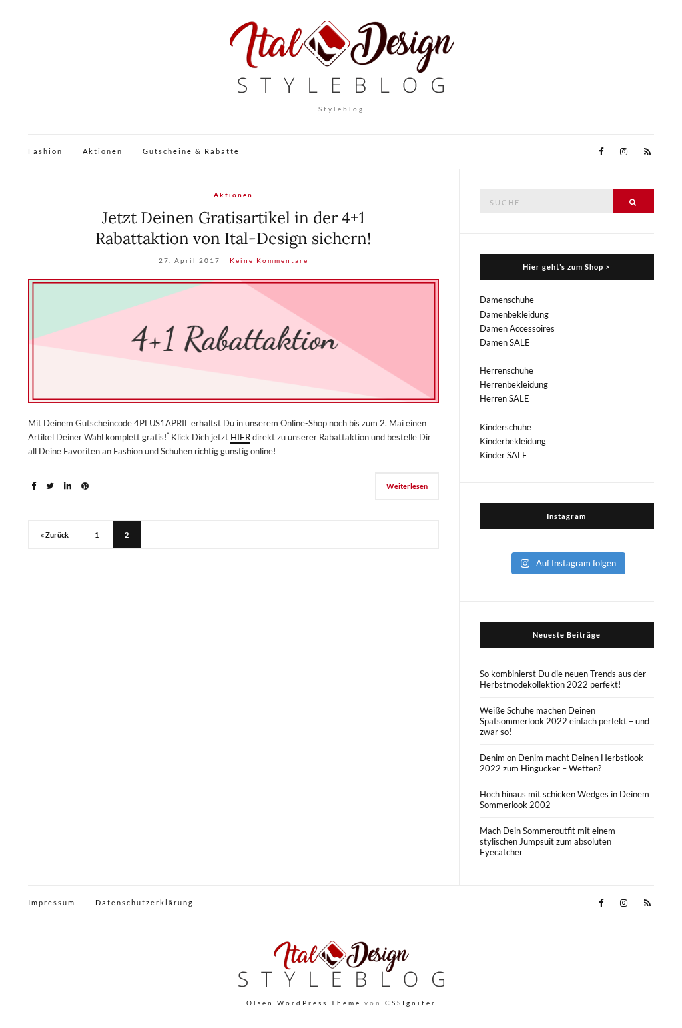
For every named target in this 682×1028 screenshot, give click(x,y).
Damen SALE (505, 342)
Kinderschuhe (505, 427)
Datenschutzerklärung (144, 902)
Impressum (51, 902)
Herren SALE (504, 398)
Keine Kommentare (269, 260)
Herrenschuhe (506, 370)
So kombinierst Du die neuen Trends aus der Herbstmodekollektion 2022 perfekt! (563, 679)
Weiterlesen (407, 486)
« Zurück (55, 534)
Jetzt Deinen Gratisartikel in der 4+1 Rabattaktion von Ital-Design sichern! (233, 228)
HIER (240, 437)
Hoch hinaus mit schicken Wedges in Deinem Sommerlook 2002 (564, 799)
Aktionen (103, 151)
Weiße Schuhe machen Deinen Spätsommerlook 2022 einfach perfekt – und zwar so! (564, 721)
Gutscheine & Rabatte (191, 151)
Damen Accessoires (517, 328)
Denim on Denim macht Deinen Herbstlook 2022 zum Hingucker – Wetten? (561, 762)
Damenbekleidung (514, 314)
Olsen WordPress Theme (303, 1003)
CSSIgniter (410, 1003)
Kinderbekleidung (513, 441)
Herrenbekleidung (514, 384)
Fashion (45, 151)
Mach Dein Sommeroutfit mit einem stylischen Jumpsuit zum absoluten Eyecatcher (547, 841)
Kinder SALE (503, 455)
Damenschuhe (507, 299)
